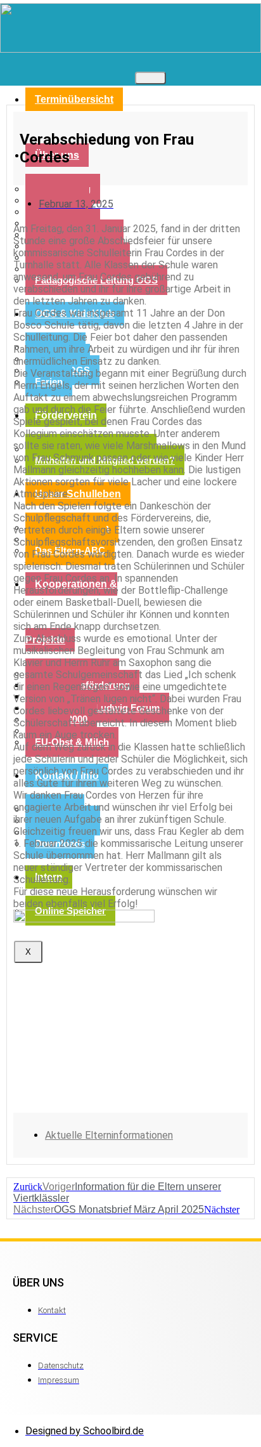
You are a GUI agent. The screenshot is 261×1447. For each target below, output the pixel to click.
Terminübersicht (74, 99)
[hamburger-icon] (150, 78)
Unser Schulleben (78, 493)
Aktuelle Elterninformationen (109, 1135)
